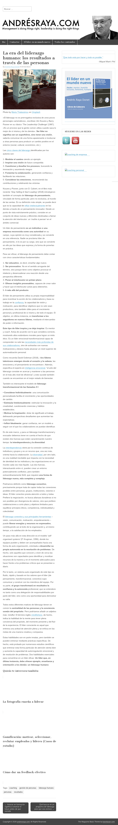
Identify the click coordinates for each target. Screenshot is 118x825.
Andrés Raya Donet (12, 67)
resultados (18, 792)
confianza (19, 302)
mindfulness (36, 615)
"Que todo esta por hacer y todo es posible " (83, 57)
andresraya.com (23, 822)
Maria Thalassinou (20, 112)
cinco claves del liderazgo (19, 150)
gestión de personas (27, 788)
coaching (13, 788)
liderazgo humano (46, 788)
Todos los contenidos (65, 42)
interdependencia (14, 448)
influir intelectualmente (35, 205)
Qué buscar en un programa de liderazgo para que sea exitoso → (44, 806)
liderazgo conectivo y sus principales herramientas (28, 516)
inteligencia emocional (35, 368)
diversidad (37, 454)
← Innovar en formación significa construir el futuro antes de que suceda (15, 807)
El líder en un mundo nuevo (37, 42)
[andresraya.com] (59, 19)
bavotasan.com (109, 822)
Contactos (14, 42)
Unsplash (36, 112)
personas (8, 792)
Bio (3, 42)
